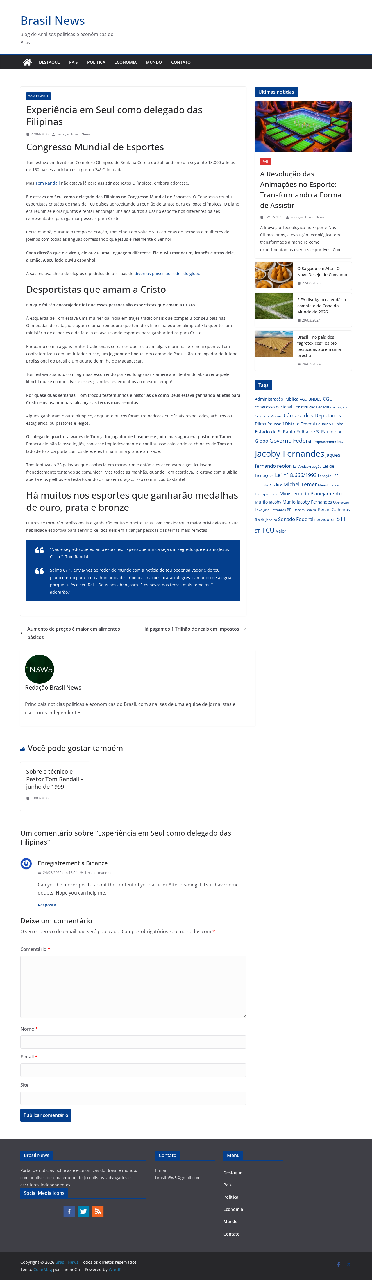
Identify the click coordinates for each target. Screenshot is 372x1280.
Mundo (154, 62)
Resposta (47, 905)
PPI (290, 509)
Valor (281, 531)
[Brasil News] (27, 62)
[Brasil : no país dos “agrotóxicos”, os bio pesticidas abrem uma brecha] (274, 351)
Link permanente (98, 872)
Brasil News (52, 20)
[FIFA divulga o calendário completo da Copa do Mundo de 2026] (274, 310)
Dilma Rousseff (269, 423)
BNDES (315, 399)
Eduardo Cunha (329, 423)
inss (340, 441)
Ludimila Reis (265, 485)
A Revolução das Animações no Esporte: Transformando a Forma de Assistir (300, 189)
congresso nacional (273, 407)
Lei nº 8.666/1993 (296, 475)
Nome (29, 1029)
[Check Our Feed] (97, 1208)
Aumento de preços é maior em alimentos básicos (73, 633)
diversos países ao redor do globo (167, 273)
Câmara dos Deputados (312, 415)
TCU (268, 530)
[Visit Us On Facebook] (69, 1208)
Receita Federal (305, 510)
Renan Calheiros (334, 509)
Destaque (49, 62)
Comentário (35, 949)
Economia (126, 62)
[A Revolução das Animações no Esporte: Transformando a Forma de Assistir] (303, 126)
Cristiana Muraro (268, 416)
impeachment (325, 441)
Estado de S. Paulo (275, 432)
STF (342, 519)
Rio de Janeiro (266, 519)
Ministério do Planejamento (311, 493)
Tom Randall (38, 96)
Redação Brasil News (73, 134)
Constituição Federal (311, 407)
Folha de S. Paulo (315, 432)
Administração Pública (276, 399)
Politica (96, 62)
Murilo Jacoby (268, 502)
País (73, 62)
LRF (335, 476)
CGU (328, 399)
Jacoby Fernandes (289, 453)
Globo (261, 441)
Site (24, 1085)
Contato (181, 62)
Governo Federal (291, 440)
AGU (303, 399)
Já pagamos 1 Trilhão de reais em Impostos (191, 629)
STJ (258, 531)
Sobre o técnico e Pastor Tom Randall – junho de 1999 (54, 778)
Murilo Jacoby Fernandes (307, 502)
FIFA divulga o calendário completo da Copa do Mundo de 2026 (321, 306)
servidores (324, 519)
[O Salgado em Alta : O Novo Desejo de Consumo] (274, 276)
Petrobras (278, 510)
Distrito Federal (300, 423)
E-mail (28, 1057)
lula (279, 485)
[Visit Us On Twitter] (83, 1208)
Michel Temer (300, 484)
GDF (338, 432)
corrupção (338, 407)
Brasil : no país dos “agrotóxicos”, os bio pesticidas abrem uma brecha (319, 346)
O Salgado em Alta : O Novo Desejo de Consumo (322, 271)
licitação (324, 476)
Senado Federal (295, 519)
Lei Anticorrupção (307, 466)
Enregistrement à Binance (73, 863)
